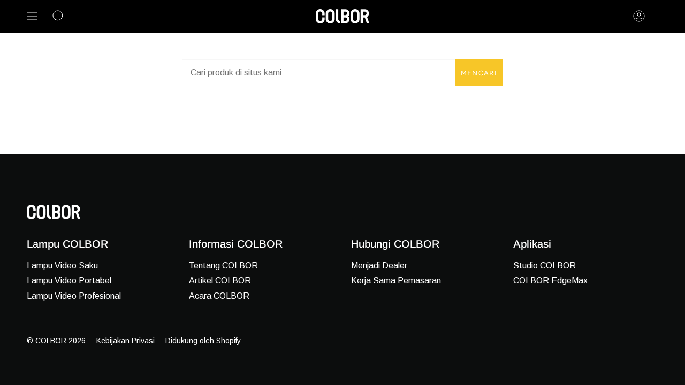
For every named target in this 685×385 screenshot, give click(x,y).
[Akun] (639, 16)
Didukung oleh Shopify (203, 340)
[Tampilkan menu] (32, 16)
